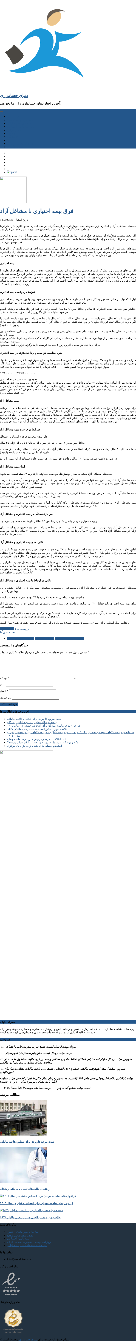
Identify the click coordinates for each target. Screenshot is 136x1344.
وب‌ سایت (6, 697)
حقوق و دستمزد (44, 638)
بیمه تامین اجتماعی (18, 1238)
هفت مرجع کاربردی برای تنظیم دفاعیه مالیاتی (34, 718)
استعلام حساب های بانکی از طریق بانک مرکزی (34, 745)
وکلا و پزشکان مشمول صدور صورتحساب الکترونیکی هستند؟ (42, 742)
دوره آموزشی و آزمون (20, 143)
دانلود (10, 140)
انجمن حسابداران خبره (20, 1235)
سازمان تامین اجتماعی (20, 126)
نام (2, 684)
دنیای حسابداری (14, 95)
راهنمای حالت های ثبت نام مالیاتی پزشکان (32, 722)
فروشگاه (12, 136)
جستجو (11, 133)
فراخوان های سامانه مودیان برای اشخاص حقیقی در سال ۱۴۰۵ (43, 725)
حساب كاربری (15, 146)
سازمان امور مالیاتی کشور (22, 1231)
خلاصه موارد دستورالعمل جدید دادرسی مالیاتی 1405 (37, 728)
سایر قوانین (14, 129)
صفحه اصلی (14, 116)
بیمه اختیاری (7, 628)
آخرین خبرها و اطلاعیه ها (69, 638)
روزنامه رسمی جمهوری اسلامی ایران (29, 1241)
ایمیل (4, 690)
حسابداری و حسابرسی (20, 119)
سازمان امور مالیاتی (19, 123)
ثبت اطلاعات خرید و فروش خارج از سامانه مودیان (36, 739)
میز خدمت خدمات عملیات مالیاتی (27, 1245)
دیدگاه (4, 678)
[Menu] (1, 111)
